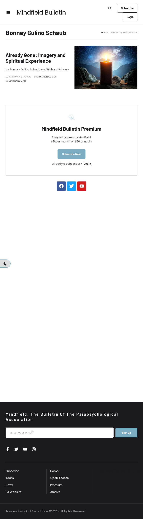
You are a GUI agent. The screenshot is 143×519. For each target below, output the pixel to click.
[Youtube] (81, 186)
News (9, 485)
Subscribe (12, 471)
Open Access (59, 478)
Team (10, 478)
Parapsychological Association (27, 511)
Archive (55, 492)
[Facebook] (61, 186)
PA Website (14, 492)
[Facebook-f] (8, 449)
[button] (127, 8)
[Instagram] (34, 449)
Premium (56, 485)
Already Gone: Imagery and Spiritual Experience (36, 58)
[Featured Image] (105, 67)
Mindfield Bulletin (41, 12)
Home (104, 32)
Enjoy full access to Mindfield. (71, 137)
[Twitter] (71, 186)
